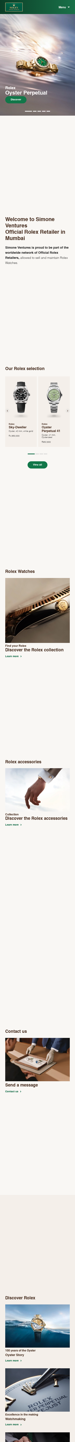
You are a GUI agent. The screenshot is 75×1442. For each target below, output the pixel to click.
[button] (28, 111)
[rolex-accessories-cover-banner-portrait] (37, 769)
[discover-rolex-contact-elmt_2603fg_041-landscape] (37, 1039)
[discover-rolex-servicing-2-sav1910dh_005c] (37, 1434)
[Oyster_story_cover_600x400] (37, 1306)
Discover (16, 99)
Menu (62, 7)
